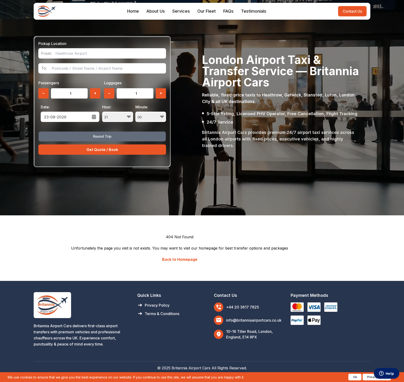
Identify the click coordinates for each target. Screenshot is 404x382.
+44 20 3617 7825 (242, 307)
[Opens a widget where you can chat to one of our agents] (386, 374)
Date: (45, 107)
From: (46, 53)
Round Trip (102, 136)
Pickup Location (52, 43)
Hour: (107, 107)
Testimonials (253, 11)
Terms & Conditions (158, 313)
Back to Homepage (179, 259)
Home (133, 11)
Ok (355, 377)
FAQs (228, 11)
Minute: (141, 107)
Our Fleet (206, 11)
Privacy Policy (153, 305)
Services (181, 11)
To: (44, 68)
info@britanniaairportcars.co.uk (253, 320)
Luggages (113, 83)
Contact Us (352, 11)
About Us (155, 11)
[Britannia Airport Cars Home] (81, 305)
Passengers (48, 83)
